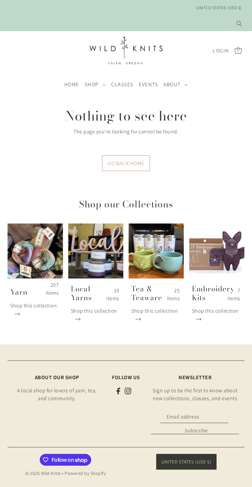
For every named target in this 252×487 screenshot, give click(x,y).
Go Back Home (126, 163)
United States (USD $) (219, 7)
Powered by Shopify (85, 473)
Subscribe (196, 430)
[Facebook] (118, 391)
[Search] (239, 23)
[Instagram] (128, 391)
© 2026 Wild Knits (43, 473)
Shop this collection (33, 305)
